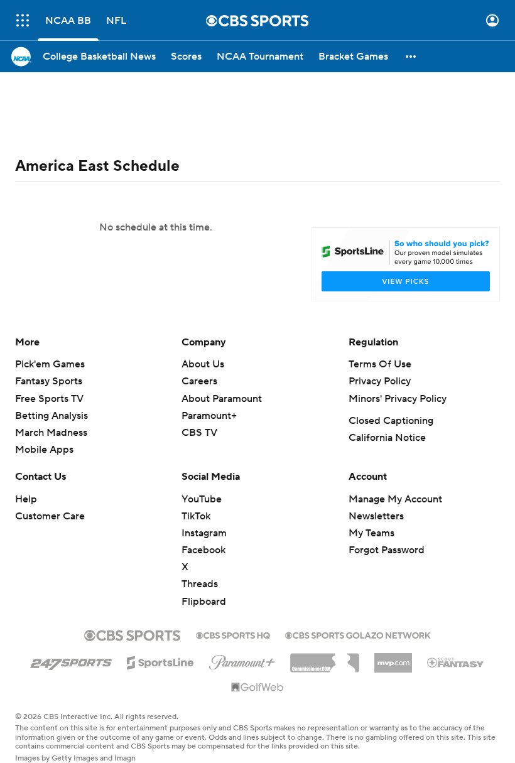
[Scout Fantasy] (456, 662)
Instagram (204, 533)
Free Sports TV (49, 398)
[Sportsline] (160, 660)
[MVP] (393, 658)
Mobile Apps (44, 449)
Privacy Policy (380, 381)
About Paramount (222, 398)
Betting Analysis (51, 415)
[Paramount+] (242, 660)
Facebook (203, 550)
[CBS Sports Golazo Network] (358, 634)
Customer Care (50, 516)
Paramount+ (209, 415)
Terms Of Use (380, 364)
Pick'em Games (50, 364)
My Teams (371, 533)
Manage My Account (395, 499)
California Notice (387, 437)
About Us (203, 364)
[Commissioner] (324, 658)
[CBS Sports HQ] (233, 634)
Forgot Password (387, 550)
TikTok (196, 516)
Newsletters (376, 516)
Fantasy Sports (48, 381)
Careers (199, 381)
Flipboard (204, 601)
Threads (200, 584)
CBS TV (199, 432)
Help (26, 499)
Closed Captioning (391, 420)
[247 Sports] (71, 660)
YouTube (202, 499)
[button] (23, 20)
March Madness (51, 432)
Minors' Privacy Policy (398, 398)
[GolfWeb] (257, 687)
